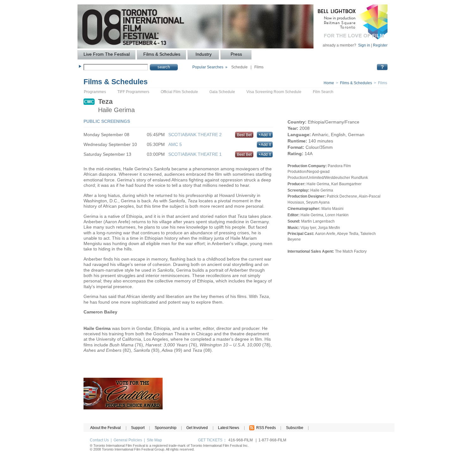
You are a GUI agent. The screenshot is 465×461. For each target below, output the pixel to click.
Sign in (364, 45)
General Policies (128, 440)
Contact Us (99, 440)
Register (380, 45)
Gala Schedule (222, 92)
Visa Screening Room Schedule (273, 92)
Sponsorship (166, 428)
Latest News (228, 428)
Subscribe (294, 428)
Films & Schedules (161, 54)
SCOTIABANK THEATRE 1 (195, 154)
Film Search (323, 92)
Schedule (239, 67)
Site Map (154, 440)
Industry (203, 54)
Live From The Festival (107, 54)
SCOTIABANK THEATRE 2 (195, 134)
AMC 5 (175, 144)
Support (138, 428)
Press (236, 54)
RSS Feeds (265, 428)
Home (329, 83)
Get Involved (197, 428)
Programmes (95, 92)
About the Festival (105, 428)
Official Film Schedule (179, 92)
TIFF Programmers (133, 92)
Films (259, 67)
